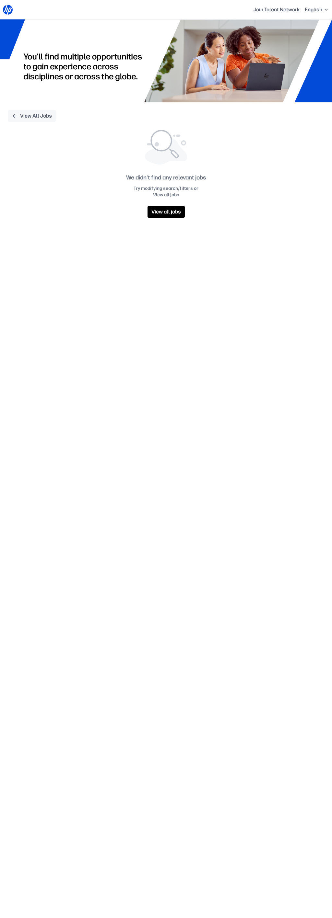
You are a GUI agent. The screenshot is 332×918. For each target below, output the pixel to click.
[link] (8, 9)
